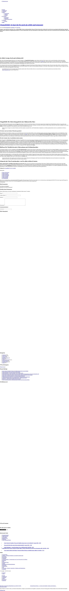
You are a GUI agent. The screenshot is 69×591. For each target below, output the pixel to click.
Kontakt (3, 563)
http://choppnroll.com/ (6, 69)
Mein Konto (4, 565)
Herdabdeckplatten (5, 535)
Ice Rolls (42, 61)
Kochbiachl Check (5, 357)
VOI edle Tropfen (5, 361)
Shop (3, 567)
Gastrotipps (4, 558)
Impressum (4, 560)
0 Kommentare (7, 27)
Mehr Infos (3, 590)
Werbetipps (4, 539)
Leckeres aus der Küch (6, 359)
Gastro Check (4, 355)
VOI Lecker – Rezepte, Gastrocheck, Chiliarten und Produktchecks (13, 568)
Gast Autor (18, 27)
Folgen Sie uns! (2, 366)
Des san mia (4, 556)
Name (1, 193)
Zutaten (3, 362)
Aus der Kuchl (4, 554)
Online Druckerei (5, 536)
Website (1, 197)
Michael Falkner (5, 538)
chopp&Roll (7, 168)
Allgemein (13, 27)
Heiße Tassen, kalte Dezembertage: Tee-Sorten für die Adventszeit (13, 375)
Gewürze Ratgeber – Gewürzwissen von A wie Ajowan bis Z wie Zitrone (14, 559)
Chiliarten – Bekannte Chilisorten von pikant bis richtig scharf (12, 555)
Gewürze (3, 356)
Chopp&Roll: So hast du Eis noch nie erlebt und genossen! (21, 25)
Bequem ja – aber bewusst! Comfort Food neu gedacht (11, 378)
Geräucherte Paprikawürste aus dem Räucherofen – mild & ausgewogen (14, 377)
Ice (11, 168)
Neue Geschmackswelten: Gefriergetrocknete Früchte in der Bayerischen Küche (15, 379)
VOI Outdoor (4, 537)
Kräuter (3, 358)
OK (0, 590)
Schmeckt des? (4, 566)
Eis (10, 168)
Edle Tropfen (4, 557)
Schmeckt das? (4, 360)
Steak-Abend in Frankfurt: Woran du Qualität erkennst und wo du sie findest (15, 371)
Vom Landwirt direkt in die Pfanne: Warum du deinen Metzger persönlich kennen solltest (17, 374)
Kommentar (2, 205)
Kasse (3, 561)
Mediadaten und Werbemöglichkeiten (8, 564)
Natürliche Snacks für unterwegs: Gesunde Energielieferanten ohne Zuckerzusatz (16, 376)
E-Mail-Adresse (3, 195)
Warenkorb (4, 569)
